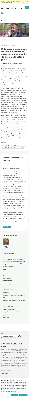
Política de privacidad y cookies (8, 391)
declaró (9, 122)
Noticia (5, 20)
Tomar (14, 395)
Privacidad (4, 376)
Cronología (7, 226)
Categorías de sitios (8, 336)
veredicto (9, 73)
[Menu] (27, 7)
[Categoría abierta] (19, 336)
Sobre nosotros (5, 373)
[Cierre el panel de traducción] (27, 2)
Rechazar (23, 395)
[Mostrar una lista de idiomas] (23, 1)
